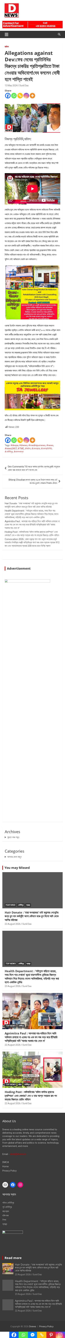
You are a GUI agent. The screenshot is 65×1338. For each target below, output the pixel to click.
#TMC (21, 448)
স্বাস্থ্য (28, 905)
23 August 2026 (13, 924)
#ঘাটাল (28, 448)
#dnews (23, 445)
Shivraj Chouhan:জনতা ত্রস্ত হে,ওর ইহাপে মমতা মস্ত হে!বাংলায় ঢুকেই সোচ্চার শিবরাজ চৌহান (33, 481)
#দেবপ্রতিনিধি (46, 448)
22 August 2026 (13, 1045)
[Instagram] (26, 95)
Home (5, 1166)
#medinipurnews (36, 445)
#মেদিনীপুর (9, 451)
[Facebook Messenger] (32, 1335)
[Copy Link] (20, 95)
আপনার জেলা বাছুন (14, 856)
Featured (10, 905)
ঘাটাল (7, 46)
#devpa (14, 445)
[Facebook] (8, 95)
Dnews (32, 1326)
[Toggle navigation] (6, 34)
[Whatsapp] (14, 95)
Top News (11, 964)
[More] (32, 95)
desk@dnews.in (18, 1154)
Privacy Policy (9, 1170)
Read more (13, 1258)
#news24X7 (11, 448)
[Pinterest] (51, 1335)
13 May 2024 (11, 85)
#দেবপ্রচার (36, 448)
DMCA (5, 1162)
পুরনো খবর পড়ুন (13, 837)
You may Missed (17, 868)
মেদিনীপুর (21, 905)
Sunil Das (24, 85)
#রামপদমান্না (19, 451)
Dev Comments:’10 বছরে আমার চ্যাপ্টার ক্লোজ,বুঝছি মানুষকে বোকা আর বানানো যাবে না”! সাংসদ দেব (34, 468)
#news (49, 445)
